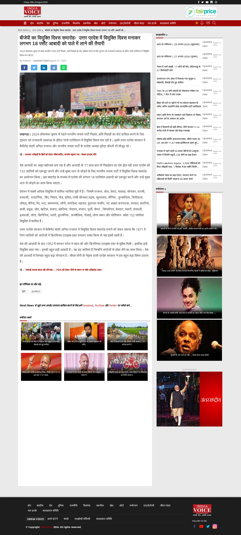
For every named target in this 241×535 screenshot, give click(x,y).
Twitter (113, 305)
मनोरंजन (112, 23)
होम (31, 23)
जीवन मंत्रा (138, 23)
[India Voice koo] (211, 3)
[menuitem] (32, 23)
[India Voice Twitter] (202, 2)
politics (36, 291)
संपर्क (66, 519)
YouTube (100, 305)
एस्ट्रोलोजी (124, 23)
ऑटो (103, 23)
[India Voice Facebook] (198, 2)
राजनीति (65, 23)
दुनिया (55, 23)
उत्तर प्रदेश (36, 30)
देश (48, 23)
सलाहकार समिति (167, 23)
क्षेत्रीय (39, 23)
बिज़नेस (76, 23)
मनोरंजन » (161, 189)
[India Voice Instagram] (216, 2)
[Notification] (202, 23)
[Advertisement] (189, 456)
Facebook (87, 305)
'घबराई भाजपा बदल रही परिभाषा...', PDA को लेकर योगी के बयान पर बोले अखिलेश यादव (63, 269)
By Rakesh (25, 60)
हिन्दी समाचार (23, 30)
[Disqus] (85, 425)
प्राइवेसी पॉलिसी (82, 519)
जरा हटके (151, 23)
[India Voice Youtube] (207, 2)
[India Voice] (32, 16)
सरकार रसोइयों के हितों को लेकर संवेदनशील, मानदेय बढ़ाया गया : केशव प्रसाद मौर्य (60, 154)
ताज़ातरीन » (162, 34)
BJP (24, 291)
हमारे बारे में (53, 519)
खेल (95, 23)
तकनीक (86, 23)
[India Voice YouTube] (201, 528)
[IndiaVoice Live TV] (208, 23)
